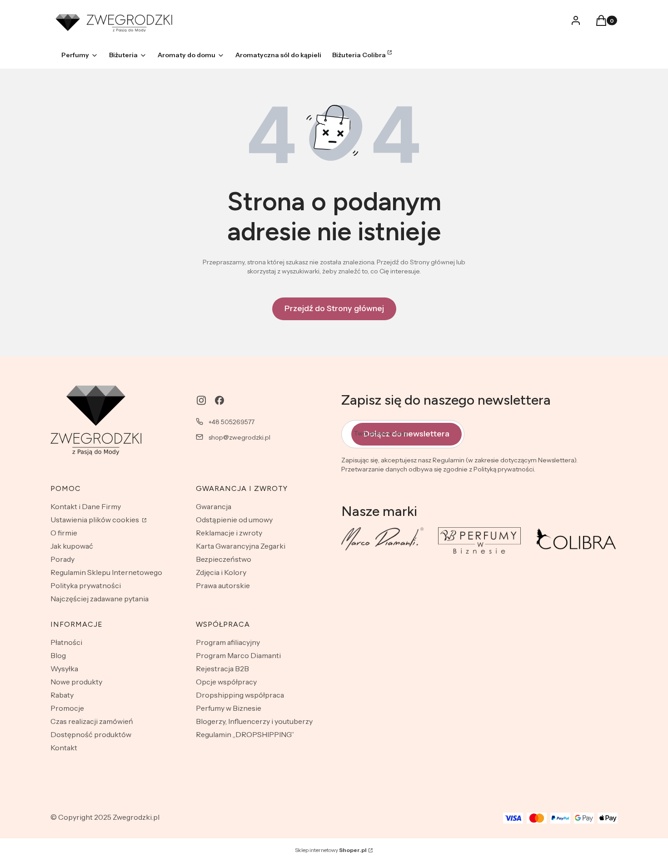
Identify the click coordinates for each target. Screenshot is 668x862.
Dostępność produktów (90, 734)
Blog (58, 655)
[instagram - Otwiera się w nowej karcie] (201, 400)
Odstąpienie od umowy (234, 519)
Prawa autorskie (223, 585)
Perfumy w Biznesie (228, 708)
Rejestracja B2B (222, 668)
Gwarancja (213, 506)
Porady (62, 559)
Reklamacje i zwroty (229, 532)
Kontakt (63, 747)
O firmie (63, 532)
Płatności (66, 642)
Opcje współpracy (226, 681)
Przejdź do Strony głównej (334, 308)
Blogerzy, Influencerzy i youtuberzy (254, 721)
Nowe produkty (76, 681)
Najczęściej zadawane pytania (99, 598)
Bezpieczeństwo (223, 559)
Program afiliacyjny (228, 642)
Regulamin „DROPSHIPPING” (245, 734)
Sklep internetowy (331, 850)
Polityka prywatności (85, 585)
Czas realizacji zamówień (91, 721)
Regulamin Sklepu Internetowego (106, 572)
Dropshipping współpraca (240, 694)
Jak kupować (71, 545)
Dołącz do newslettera (406, 434)
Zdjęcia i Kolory (221, 572)
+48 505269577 (231, 422)
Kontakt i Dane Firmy (85, 506)
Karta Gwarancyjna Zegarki (240, 545)
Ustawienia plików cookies (95, 519)
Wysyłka (64, 668)
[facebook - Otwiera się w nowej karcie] (219, 400)
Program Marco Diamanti (238, 655)
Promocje (67, 708)
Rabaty (62, 694)
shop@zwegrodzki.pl (239, 437)
